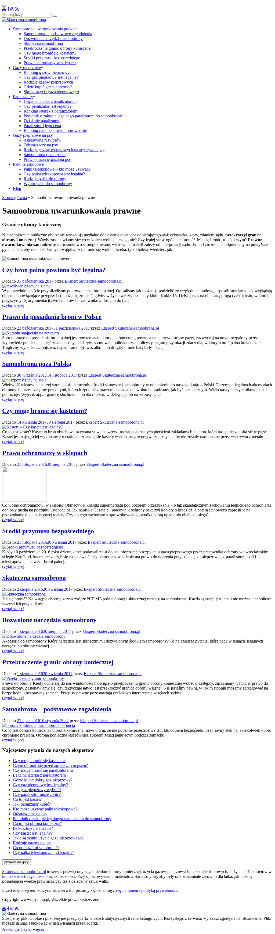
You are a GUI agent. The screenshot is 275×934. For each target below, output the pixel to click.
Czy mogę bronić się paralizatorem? (43, 770)
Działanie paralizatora (42, 120)
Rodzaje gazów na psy (32, 843)
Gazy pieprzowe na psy (33, 135)
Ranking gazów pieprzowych (49, 72)
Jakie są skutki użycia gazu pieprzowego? (48, 838)
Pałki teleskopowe (28, 164)
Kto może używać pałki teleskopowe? (45, 809)
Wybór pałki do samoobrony (48, 183)
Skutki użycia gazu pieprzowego (51, 91)
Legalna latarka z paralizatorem (50, 101)
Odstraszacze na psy (41, 145)
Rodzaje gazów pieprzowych (48, 82)
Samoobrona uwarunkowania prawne (45, 29)
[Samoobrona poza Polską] (24, 380)
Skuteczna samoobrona (43, 43)
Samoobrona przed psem (45, 154)
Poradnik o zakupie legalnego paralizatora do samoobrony (73, 116)
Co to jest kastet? (27, 799)
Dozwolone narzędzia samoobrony (53, 38)
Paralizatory (23, 96)
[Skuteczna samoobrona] (24, 594)
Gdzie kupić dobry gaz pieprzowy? (43, 780)
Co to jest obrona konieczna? (37, 823)
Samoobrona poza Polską (36, 363)
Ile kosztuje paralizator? (33, 828)
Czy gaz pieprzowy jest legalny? (51, 77)
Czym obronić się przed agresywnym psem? (50, 765)
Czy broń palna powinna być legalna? (54, 269)
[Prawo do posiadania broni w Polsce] (31, 333)
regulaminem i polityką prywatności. (147, 890)
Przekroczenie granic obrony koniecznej (58, 48)
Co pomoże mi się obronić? (36, 847)
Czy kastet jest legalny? (33, 833)
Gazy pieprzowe (27, 67)
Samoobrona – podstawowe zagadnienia (58, 33)
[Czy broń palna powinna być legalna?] (26, 286)
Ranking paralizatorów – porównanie (55, 130)
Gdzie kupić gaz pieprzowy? (48, 87)
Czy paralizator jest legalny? (47, 106)
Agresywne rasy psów (42, 140)
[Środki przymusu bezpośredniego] (32, 547)
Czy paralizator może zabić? (37, 794)
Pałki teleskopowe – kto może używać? (57, 169)
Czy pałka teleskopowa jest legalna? (54, 174)
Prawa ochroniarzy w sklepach (50, 62)
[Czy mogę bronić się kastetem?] (32, 427)
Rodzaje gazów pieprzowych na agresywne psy (64, 149)
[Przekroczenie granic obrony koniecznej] (33, 678)
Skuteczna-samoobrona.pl (24, 871)
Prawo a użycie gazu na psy (47, 159)
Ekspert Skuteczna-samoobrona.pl (93, 281)
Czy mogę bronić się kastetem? (50, 53)
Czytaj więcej (32, 929)
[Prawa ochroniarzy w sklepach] (24, 500)
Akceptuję (11, 929)
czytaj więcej (13, 305)
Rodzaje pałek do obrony (45, 178)
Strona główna (14, 197)
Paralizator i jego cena (42, 125)
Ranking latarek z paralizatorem (50, 111)
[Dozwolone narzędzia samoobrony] (34, 636)
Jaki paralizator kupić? (32, 804)
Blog (17, 188)
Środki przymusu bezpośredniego (52, 58)
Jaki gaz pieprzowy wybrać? (37, 789)
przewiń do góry (16, 862)
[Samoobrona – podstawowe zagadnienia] (38, 725)
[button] (55, 16)
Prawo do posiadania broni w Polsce (52, 316)
